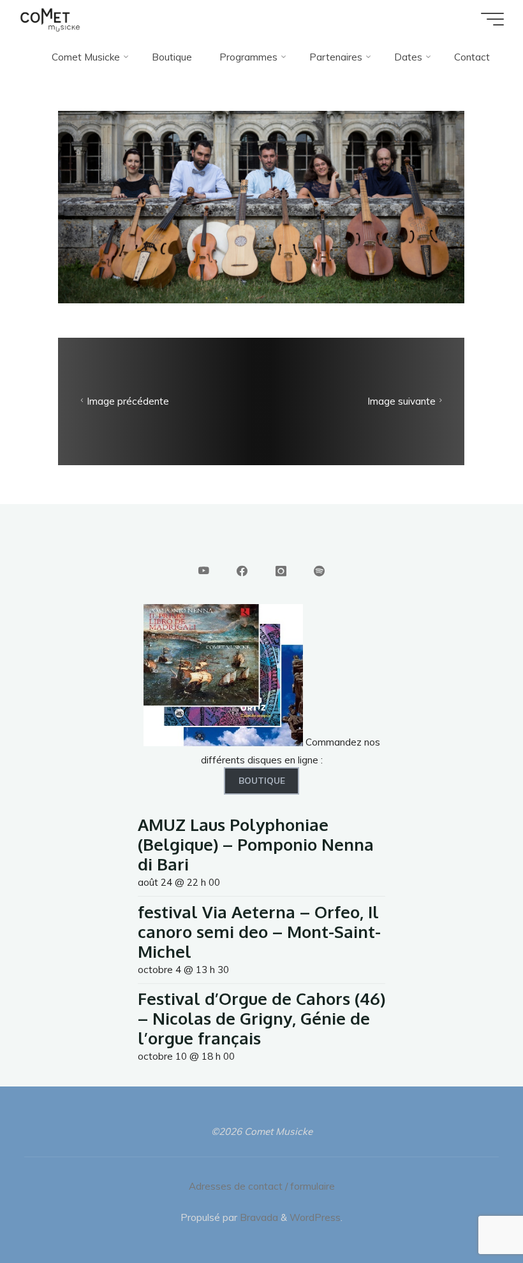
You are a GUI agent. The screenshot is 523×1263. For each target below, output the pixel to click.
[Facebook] (242, 571)
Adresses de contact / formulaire (262, 1186)
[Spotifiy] (319, 571)
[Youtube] (203, 571)
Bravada (257, 1217)
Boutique (262, 780)
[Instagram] (280, 571)
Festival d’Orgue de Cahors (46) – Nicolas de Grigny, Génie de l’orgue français (261, 1018)
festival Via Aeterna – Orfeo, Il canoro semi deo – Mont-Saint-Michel (259, 931)
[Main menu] (492, 19)
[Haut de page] (473, 1213)
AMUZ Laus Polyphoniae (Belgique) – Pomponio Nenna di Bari (256, 844)
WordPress (315, 1217)
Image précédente (128, 401)
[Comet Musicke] (50, 19)
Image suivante (401, 401)
